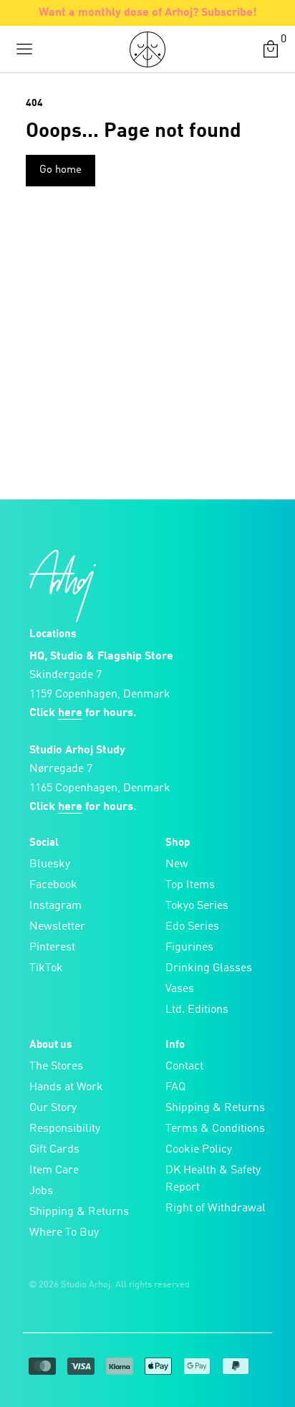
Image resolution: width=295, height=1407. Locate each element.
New (176, 864)
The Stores (56, 1066)
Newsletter (57, 927)
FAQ (175, 1087)
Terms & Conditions (215, 1129)
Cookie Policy (198, 1149)
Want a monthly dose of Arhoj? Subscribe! (148, 13)
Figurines (189, 947)
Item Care (54, 1170)
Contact (184, 1066)
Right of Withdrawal (215, 1208)
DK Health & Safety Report (213, 1179)
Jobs (41, 1191)
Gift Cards (54, 1149)
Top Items (190, 885)
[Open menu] (24, 49)
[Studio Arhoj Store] (147, 49)
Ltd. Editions (196, 1010)
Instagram (55, 906)
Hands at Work (66, 1087)
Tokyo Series (196, 906)
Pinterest (52, 947)
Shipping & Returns (79, 1212)
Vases (179, 989)
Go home (60, 170)
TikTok (46, 968)
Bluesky (49, 864)
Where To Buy (64, 1233)
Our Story (53, 1108)
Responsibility (64, 1129)
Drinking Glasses (208, 968)
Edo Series (192, 927)
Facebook (53, 885)
